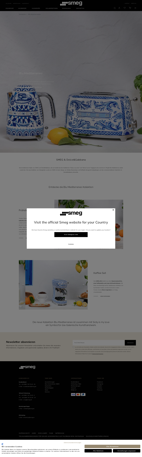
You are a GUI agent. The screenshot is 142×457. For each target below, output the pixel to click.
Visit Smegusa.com (71, 234)
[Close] (113, 210)
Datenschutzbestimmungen (72, 443)
